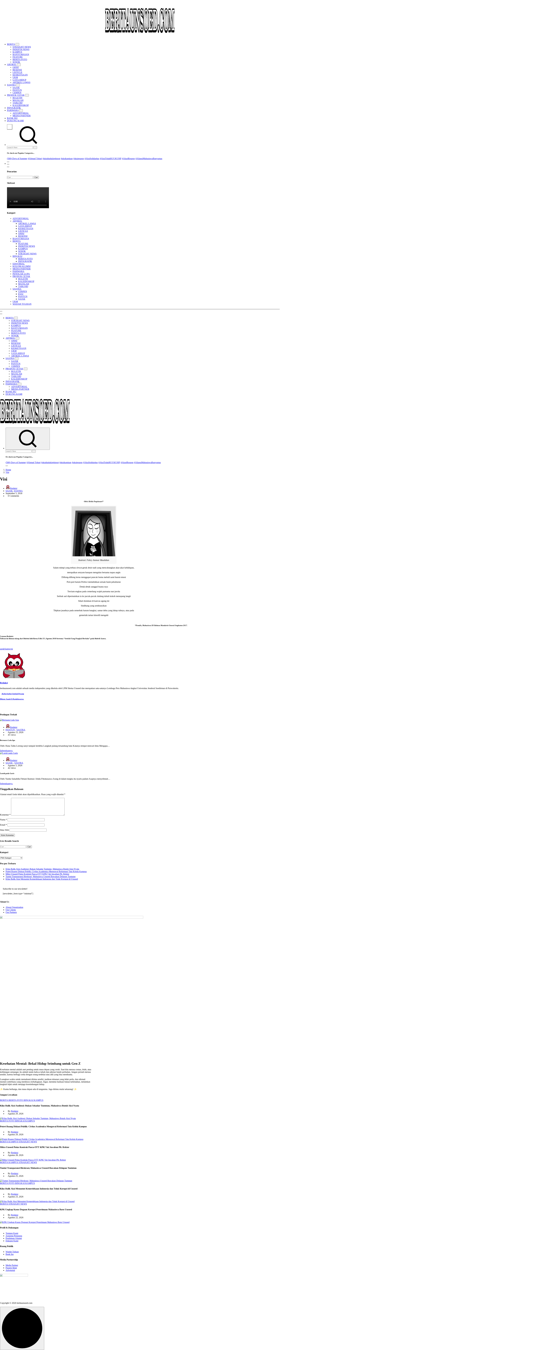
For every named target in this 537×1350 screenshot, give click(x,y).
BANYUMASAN (21, 54)
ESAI (20, 294)
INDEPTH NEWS (21, 49)
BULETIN (17, 98)
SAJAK (16, 87)
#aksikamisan (67, 158)
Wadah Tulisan (12, 1252)
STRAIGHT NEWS (22, 47)
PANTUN (17, 90)
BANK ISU (12, 118)
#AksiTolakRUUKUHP (110, 158)
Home (8, 470)
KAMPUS (17, 52)
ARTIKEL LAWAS (21, 82)
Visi (7, 472)
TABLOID (18, 103)
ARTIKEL (12, 64)
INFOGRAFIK (14, 108)
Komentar (5, 815)
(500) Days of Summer (17, 158)
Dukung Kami (12, 1241)
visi (11, 649)
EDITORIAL (19, 264)
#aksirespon (78, 158)
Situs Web (4, 830)
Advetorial (10, 1270)
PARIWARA (13, 110)
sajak (2, 649)
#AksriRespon (128, 158)
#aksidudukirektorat (51, 158)
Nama (3, 819)
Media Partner (12, 1265)
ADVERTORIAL (21, 113)
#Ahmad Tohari (35, 158)
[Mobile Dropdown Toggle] (17, 44)
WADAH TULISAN (22, 304)
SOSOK (16, 62)
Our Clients (11, 910)
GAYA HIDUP (19, 80)
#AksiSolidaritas (92, 158)
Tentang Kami (12, 1233)
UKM (15, 77)
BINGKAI (17, 256)
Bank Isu (10, 1254)
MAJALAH (18, 100)
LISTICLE (17, 72)
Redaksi (13, 488)
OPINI (16, 67)
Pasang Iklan (11, 1268)
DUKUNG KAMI (15, 120)
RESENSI (17, 70)
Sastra (7, 649)
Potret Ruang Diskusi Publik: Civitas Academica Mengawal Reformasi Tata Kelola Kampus (46, 871)
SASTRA (11, 85)
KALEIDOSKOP (21, 105)
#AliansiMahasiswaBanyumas (149, 158)
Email (3, 825)
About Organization (14, 907)
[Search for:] (20, 147)
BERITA (11, 44)
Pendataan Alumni (14, 1238)
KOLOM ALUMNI (21, 266)
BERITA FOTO (20, 59)
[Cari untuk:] (20, 177)
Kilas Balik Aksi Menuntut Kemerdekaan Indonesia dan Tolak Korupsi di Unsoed (42, 879)
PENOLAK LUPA (21, 274)
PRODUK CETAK (16, 95)
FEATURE (18, 57)
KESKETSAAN (20, 75)
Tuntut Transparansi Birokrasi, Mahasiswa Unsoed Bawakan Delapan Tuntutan (41, 876)
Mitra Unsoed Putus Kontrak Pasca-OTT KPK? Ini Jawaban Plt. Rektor (37, 874)
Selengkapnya (6, 750)
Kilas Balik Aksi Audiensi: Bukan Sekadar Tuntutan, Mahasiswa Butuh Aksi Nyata (42, 869)
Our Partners (11, 912)
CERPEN (17, 92)
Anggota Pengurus (14, 1236)
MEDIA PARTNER (22, 115)
